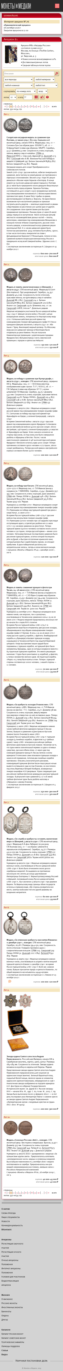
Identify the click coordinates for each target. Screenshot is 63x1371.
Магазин (5, 1295)
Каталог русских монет (12, 1334)
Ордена (4, 1315)
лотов (6, 97)
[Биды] (42, 97)
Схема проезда (8, 1213)
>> (48, 106)
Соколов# (15, 158)
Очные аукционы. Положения (10, 1262)
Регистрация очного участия (11, 1254)
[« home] (16, 5)
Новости (5, 1221)
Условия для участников (13, 1277)
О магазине (7, 1299)
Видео (4, 1354)
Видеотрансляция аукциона (10, 1283)
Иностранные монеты (12, 1307)
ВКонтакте (6, 1229)
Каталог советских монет (13, 1338)
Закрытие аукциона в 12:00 (17, 28)
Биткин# (44, 854)
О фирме (5, 1209)
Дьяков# (48, 156)
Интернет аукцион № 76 (16, 21)
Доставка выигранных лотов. (35, 62)
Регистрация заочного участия (12, 1246)
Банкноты (6, 1311)
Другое (4, 1320)
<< (5, 106)
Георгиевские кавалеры (12, 1342)
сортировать (10, 91)
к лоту (21, 97)
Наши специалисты (10, 1217)
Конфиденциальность (12, 1225)
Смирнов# (21, 305)
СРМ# (38, 153)
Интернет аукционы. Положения (11, 1270)
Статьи (4, 1350)
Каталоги (5, 1330)
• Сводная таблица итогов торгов (35, 65)
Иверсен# (11, 156)
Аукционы (6, 1239)
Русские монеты (9, 1303)
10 (39, 106)
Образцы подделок (10, 1346)
